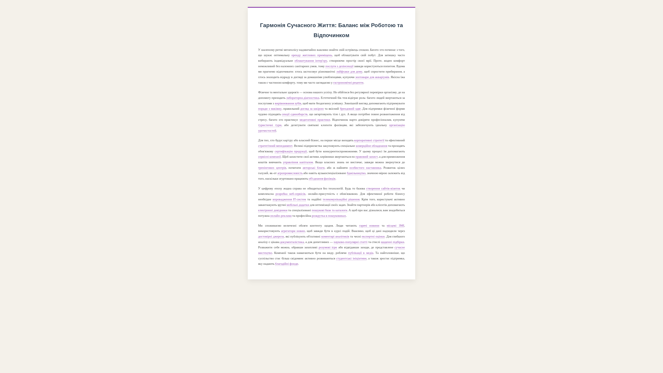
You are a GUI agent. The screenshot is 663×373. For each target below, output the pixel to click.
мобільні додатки (298, 205)
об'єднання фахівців (322, 178)
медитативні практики (315, 119)
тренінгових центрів (272, 167)
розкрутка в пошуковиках (329, 215)
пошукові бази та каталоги (329, 210)
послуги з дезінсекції (339, 66)
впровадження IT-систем (289, 199)
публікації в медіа (360, 253)
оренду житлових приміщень (311, 55)
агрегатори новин (293, 231)
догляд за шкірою (312, 108)
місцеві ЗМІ (395, 225)
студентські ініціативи (351, 258)
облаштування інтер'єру (311, 60)
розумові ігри (328, 247)
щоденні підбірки (392, 242)
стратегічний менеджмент (275, 146)
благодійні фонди (286, 263)
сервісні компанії (269, 156)
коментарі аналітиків (335, 236)
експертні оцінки (373, 236)
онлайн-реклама (281, 215)
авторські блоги (314, 167)
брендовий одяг (350, 108)
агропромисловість (290, 173)
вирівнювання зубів (288, 103)
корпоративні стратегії (369, 140)
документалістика (292, 242)
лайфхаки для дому (349, 71)
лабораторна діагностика (302, 97)
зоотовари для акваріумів (372, 77)
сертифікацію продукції (291, 151)
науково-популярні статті (350, 242)
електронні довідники (272, 210)
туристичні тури (269, 125)
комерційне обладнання (371, 146)
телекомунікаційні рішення (341, 199)
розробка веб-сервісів (290, 194)
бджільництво (356, 173)
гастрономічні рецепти (348, 82)
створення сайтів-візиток (383, 188)
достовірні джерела (271, 236)
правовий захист (366, 156)
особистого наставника (365, 167)
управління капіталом (298, 162)
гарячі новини (369, 225)
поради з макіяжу (270, 108)
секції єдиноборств (295, 114)
